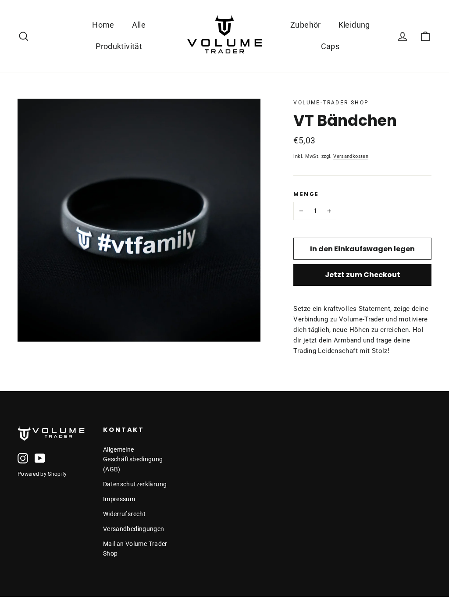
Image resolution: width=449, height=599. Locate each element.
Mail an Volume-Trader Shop (135, 548)
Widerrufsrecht (124, 513)
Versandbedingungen (133, 528)
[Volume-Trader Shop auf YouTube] (40, 458)
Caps (330, 46)
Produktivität (119, 46)
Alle (139, 24)
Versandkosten (350, 156)
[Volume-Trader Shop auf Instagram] (23, 458)
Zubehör (305, 24)
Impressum (119, 499)
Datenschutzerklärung (135, 484)
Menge (306, 194)
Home (103, 24)
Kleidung (354, 24)
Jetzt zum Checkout (362, 275)
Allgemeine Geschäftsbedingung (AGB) (133, 459)
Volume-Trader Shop (331, 103)
